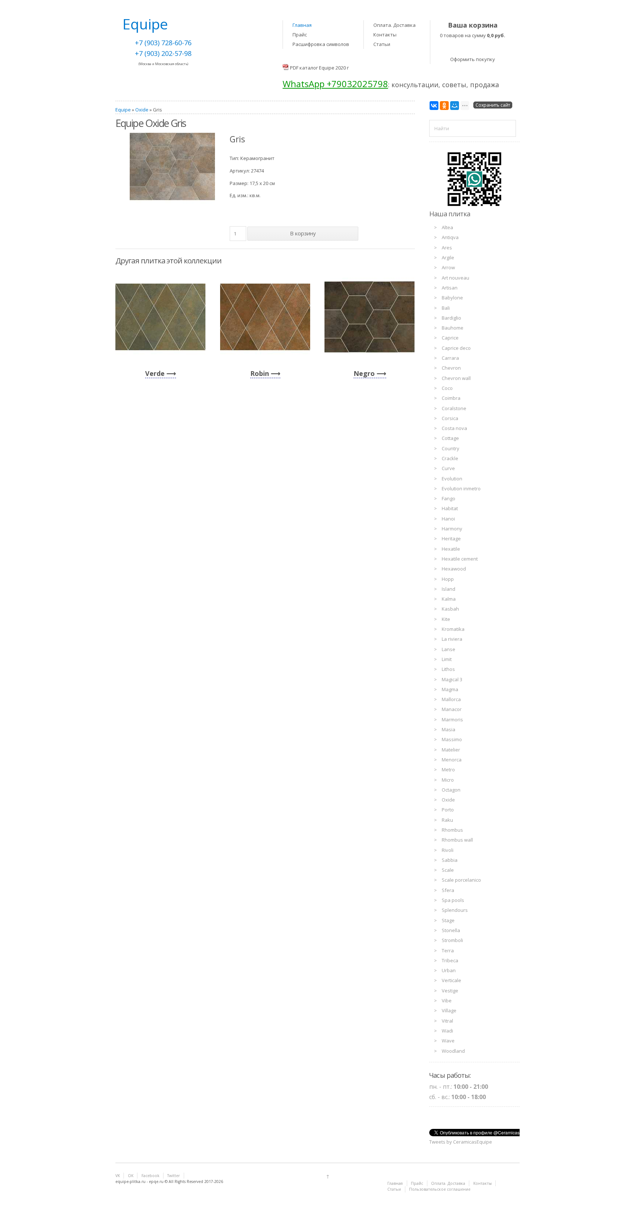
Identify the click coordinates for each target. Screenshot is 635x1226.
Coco (447, 388)
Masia (448, 729)
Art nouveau (455, 277)
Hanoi (448, 518)
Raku (447, 820)
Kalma (449, 599)
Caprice (450, 337)
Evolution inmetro (461, 488)
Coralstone (454, 408)
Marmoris (452, 719)
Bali (446, 308)
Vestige (450, 990)
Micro (448, 780)
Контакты (385, 34)
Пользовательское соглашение (439, 1189)
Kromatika (453, 629)
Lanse (448, 649)
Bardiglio (451, 318)
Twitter (173, 1175)
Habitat (450, 508)
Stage (448, 920)
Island (448, 589)
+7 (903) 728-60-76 (163, 42)
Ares (447, 247)
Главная (302, 25)
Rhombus (452, 830)
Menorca (452, 759)
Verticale (451, 980)
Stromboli (452, 940)
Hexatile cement (460, 558)
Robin (259, 373)
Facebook (150, 1175)
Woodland (453, 1051)
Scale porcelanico (461, 880)
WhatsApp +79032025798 (335, 84)
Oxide (141, 109)
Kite (446, 619)
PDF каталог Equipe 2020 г (319, 67)
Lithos (448, 669)
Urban (449, 970)
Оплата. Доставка (394, 25)
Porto (448, 809)
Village (449, 1010)
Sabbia (450, 860)
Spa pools (453, 900)
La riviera (452, 639)
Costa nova (454, 428)
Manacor (452, 709)
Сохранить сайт (493, 105)
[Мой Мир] (454, 105)
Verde (155, 373)
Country (450, 448)
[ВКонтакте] (434, 105)
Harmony (452, 528)
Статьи (381, 44)
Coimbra (451, 398)
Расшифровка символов (321, 44)
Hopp (448, 579)
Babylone (452, 297)
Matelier (451, 749)
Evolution (452, 478)
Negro (364, 373)
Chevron (451, 368)
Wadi (447, 1030)
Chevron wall (456, 378)
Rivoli (447, 850)
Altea (447, 227)
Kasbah (450, 608)
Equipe (123, 109)
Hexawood (454, 568)
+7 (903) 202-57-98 (163, 53)
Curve (448, 468)
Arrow (448, 267)
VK (117, 1175)
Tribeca (450, 960)
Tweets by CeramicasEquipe (460, 1141)
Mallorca (451, 699)
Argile (448, 257)
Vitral (447, 1020)
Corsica (450, 418)
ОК (130, 1175)
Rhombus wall (457, 839)
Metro (448, 769)
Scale (448, 870)
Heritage (451, 538)
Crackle (450, 458)
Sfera (448, 890)
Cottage (450, 438)
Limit (447, 659)
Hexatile (451, 549)
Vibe (447, 1000)
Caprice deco (456, 348)
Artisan (450, 287)
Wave (448, 1040)
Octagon (451, 789)
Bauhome (452, 327)
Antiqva (450, 237)
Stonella (451, 930)
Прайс (300, 34)
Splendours (455, 910)
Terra (448, 950)
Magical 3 (452, 679)
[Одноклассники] (444, 105)
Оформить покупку (472, 59)
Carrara (450, 358)
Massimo (452, 739)
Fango (448, 498)
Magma (450, 689)
